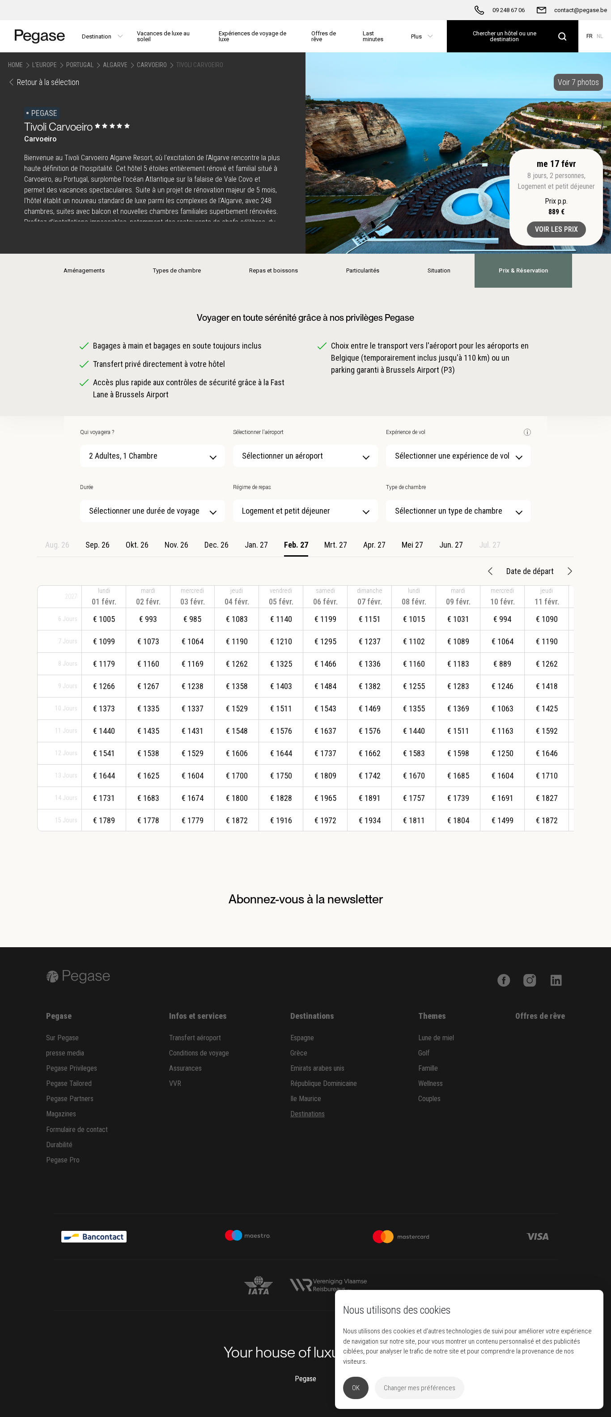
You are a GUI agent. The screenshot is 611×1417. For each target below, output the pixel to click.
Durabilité (59, 1144)
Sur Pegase (62, 1038)
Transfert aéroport (195, 1038)
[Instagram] (530, 979)
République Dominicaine (323, 1083)
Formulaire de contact (77, 1129)
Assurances (185, 1068)
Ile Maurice (305, 1098)
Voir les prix (556, 229)
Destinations (307, 1114)
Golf (424, 1053)
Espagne (302, 1038)
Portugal (79, 64)
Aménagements (84, 270)
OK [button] (356, 1388)
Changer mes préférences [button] (419, 1388)
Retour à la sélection (48, 82)
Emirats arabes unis (317, 1068)
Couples (429, 1098)
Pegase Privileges (71, 1068)
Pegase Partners (69, 1098)
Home (15, 64)
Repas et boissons (273, 270)
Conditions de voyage (199, 1053)
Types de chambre (177, 270)
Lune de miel (436, 1038)
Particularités (362, 270)
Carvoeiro (152, 64)
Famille (428, 1068)
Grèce (298, 1053)
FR (589, 36)
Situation (439, 270)
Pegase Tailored (69, 1083)
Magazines (61, 1114)
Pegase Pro (63, 1160)
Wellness (430, 1083)
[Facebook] (504, 979)
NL (600, 36)
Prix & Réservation (523, 270)
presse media (65, 1053)
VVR (175, 1083)
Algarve (115, 64)
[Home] (37, 36)
